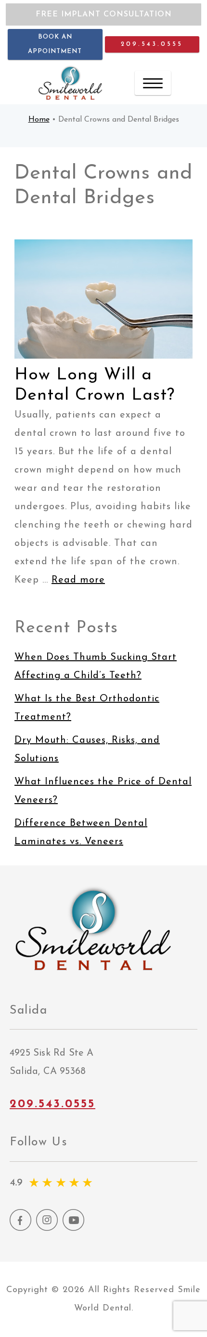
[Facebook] (20, 1228)
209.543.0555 (152, 44)
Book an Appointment (55, 44)
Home (39, 120)
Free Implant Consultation (104, 14)
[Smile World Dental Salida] (70, 82)
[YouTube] (73, 1228)
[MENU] (153, 83)
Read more (78, 580)
